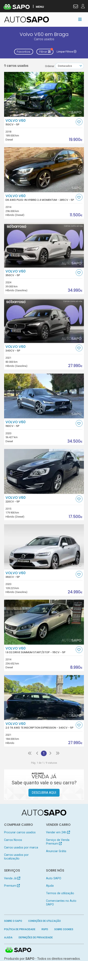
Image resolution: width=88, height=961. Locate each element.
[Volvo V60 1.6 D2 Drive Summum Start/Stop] (44, 622)
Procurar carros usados (20, 832)
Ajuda (50, 885)
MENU (40, 6)
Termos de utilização (60, 893)
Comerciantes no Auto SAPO (61, 902)
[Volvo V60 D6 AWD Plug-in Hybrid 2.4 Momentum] (44, 169)
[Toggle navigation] (80, 19)
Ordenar (49, 66)
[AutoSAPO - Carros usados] (26, 19)
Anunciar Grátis (56, 851)
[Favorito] (79, 121)
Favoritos (23, 52)
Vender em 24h (56, 832)
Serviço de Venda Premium (57, 841)
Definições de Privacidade (36, 937)
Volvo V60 (16, 122)
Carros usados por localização (16, 856)
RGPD (45, 929)
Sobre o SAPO (13, 921)
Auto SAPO (53, 878)
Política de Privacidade (19, 929)
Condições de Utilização (44, 921)
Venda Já (10, 878)
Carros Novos (13, 840)
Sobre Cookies (63, 929)
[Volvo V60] (44, 94)
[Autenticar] (75, 7)
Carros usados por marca (21, 847)
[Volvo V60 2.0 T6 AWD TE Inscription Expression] (44, 697)
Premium (10, 885)
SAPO (18, 950)
